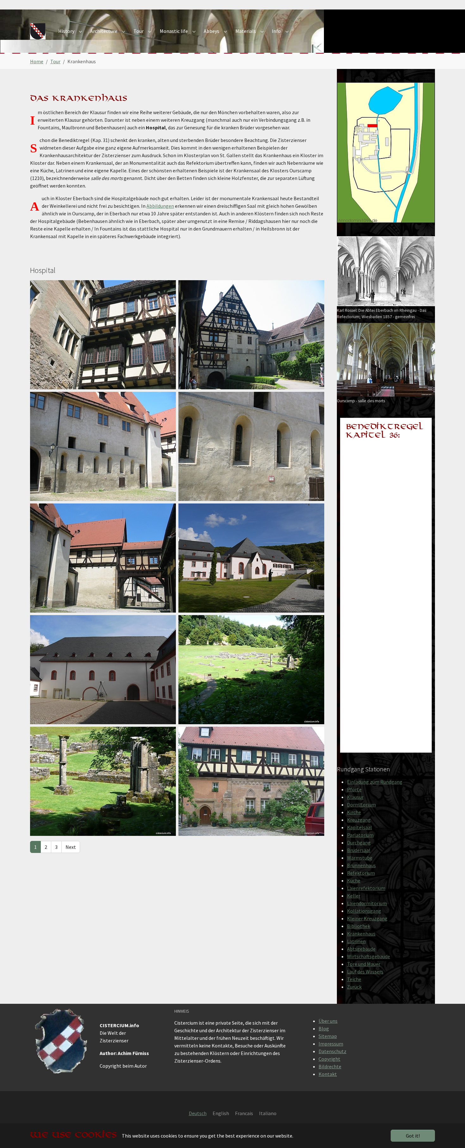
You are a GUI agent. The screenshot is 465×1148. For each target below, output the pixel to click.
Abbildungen (160, 206)
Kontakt (328, 1074)
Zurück (354, 987)
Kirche (354, 812)
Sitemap (328, 1036)
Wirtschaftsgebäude (368, 956)
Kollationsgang (364, 911)
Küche (353, 880)
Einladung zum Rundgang (374, 782)
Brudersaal (358, 850)
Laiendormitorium (367, 903)
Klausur (355, 797)
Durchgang (359, 842)
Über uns (328, 1021)
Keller (353, 895)
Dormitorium (361, 804)
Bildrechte (330, 1066)
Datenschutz (332, 1051)
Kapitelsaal (359, 827)
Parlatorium (360, 835)
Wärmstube (359, 858)
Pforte (354, 789)
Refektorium (361, 873)
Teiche (354, 979)
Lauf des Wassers (365, 971)
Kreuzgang (359, 820)
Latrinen (356, 941)
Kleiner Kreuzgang (367, 918)
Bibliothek (358, 926)
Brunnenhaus (361, 865)
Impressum (331, 1043)
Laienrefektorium (366, 888)
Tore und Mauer (363, 964)
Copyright (329, 1059)
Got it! (413, 1136)
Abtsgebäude (361, 949)
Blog (324, 1028)
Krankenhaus (361, 933)
